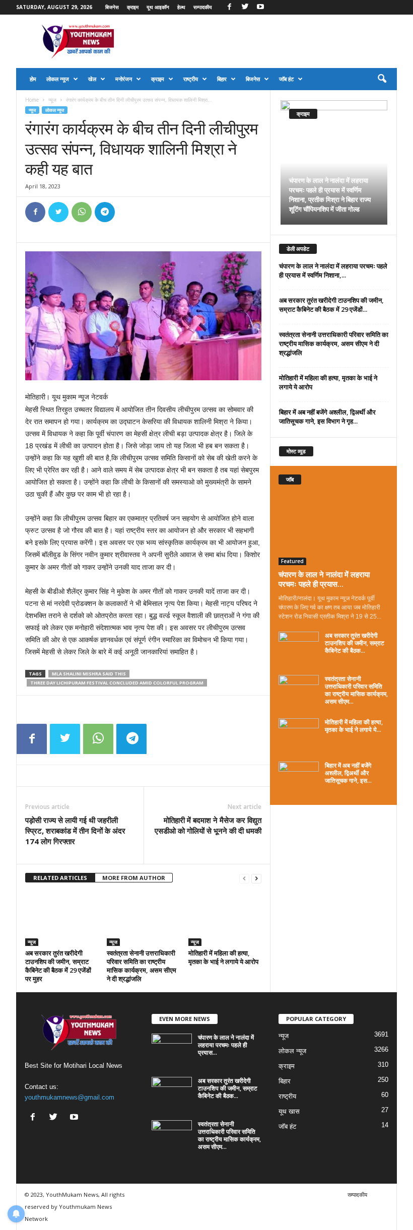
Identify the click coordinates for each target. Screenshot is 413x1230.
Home (32, 99)
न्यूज (52, 99)
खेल (92, 79)
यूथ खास (289, 1111)
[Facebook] (229, 7)
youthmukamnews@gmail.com (69, 1097)
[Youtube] (260, 7)
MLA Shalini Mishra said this (89, 673)
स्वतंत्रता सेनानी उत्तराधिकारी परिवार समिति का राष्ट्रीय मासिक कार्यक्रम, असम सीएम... (356, 690)
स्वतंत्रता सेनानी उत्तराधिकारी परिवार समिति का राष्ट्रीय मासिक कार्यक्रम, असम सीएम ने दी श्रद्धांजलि (141, 965)
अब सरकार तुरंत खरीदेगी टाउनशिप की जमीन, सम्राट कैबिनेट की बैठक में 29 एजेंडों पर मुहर (58, 965)
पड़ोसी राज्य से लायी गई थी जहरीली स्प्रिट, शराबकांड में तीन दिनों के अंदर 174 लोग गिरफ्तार (75, 830)
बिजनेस (112, 7)
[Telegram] (105, 212)
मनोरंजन (123, 79)
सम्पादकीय (202, 7)
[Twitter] (245, 7)
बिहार (222, 79)
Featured (292, 561)
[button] (382, 79)
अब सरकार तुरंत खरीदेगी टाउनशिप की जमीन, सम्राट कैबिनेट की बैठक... (354, 643)
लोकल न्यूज (57, 79)
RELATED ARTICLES (60, 877)
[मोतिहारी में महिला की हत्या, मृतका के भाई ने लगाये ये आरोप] (224, 919)
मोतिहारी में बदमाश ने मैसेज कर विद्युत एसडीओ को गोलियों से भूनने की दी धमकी (208, 825)
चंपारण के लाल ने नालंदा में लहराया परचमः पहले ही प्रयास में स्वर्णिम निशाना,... (333, 270)
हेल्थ (181, 7)
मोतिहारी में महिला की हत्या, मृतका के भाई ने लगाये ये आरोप (223, 957)
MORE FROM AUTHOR (133, 877)
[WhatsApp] (82, 212)
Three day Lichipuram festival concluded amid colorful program (116, 682)
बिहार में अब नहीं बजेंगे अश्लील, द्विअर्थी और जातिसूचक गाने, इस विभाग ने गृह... (327, 416)
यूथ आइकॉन (158, 7)
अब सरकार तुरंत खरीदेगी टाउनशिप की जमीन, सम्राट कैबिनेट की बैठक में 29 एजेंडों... (331, 305)
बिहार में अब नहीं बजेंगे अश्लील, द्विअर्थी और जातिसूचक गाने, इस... (348, 773)
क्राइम (133, 7)
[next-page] (256, 878)
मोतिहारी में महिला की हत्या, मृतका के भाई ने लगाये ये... (354, 726)
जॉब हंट (286, 79)
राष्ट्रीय (190, 79)
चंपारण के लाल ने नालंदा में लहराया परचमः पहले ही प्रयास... (324, 579)
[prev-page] (244, 878)
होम (33, 79)
